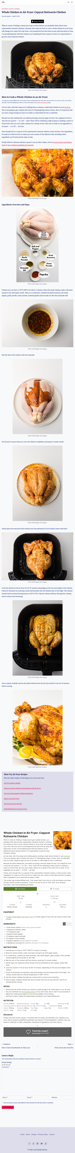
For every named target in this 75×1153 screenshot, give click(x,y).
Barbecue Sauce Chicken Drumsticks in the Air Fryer (22, 788)
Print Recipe (21, 889)
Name (5, 1097)
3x (70, 924)
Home (22, 1134)
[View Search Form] (72, 2)
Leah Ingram (7, 16)
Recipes (34, 1134)
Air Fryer (5, 9)
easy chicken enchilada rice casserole (21, 145)
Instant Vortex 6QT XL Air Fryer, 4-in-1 (20, 917)
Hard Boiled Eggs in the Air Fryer (15, 809)
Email (29, 1097)
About (28, 1134)
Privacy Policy (43, 1134)
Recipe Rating (6, 1062)
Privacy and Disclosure (42, 102)
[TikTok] (45, 1143)
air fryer (67, 107)
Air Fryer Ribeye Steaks (12, 783)
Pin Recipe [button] (55, 889)
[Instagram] (33, 1143)
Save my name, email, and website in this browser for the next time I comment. (28, 1103)
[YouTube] (41, 1143)
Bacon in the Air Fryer (11, 798)
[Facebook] (29, 1143)
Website (54, 1097)
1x (64, 924)
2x (67, 924)
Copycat (11, 9)
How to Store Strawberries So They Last (16, 1046)
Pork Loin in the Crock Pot (64, 1046)
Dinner (17, 9)
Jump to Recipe (38, 21)
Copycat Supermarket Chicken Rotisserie (18, 793)
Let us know (36, 1033)
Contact (52, 1134)
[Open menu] (68, 2)
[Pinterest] (37, 1143)
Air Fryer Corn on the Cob (13, 804)
